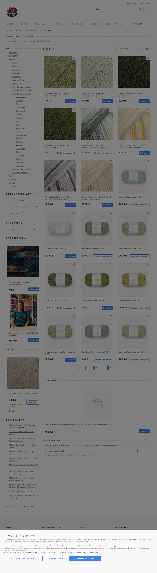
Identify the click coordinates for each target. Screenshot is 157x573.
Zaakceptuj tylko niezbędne (23, 558)
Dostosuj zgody (56, 558)
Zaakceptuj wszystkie (85, 558)
